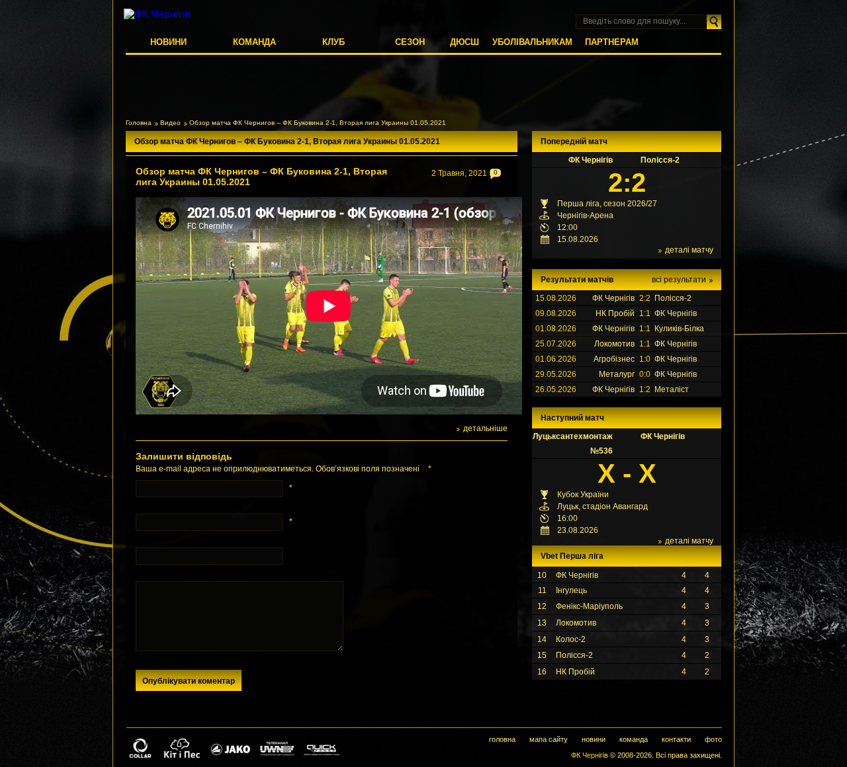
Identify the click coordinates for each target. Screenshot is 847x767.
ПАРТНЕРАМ (612, 42)
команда (633, 739)
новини (593, 739)
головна (502, 739)
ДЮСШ (464, 42)
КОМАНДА (254, 42)
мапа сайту (548, 739)
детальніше (485, 428)
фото (713, 739)
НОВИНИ (168, 42)
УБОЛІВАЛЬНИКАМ (532, 42)
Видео (170, 122)
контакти (676, 739)
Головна (139, 122)
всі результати (679, 279)
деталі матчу (689, 250)
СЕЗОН (410, 42)
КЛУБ (333, 42)
